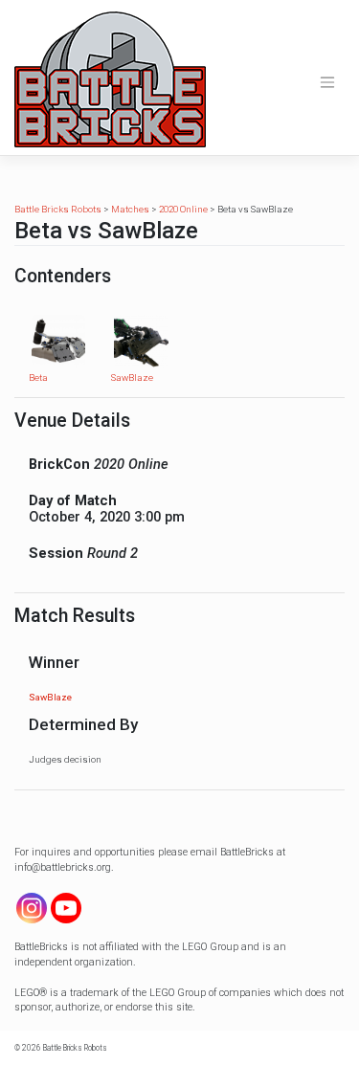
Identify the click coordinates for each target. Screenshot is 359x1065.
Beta (38, 377)
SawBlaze (132, 377)
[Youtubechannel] (66, 908)
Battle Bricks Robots (75, 1048)
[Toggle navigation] (327, 82)
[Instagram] (31, 908)
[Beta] (58, 341)
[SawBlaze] (140, 341)
